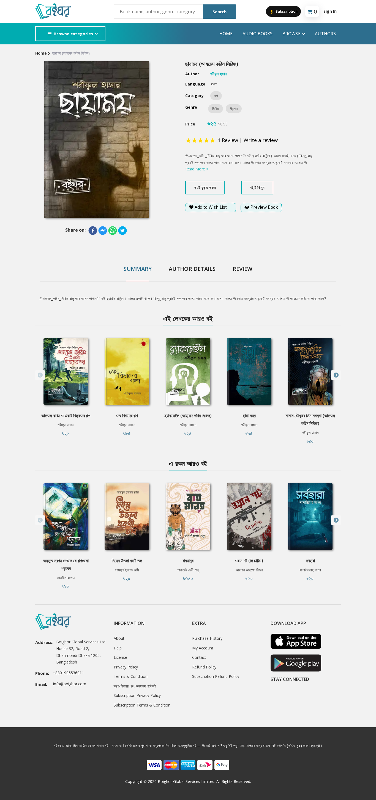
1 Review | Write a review (248, 140)
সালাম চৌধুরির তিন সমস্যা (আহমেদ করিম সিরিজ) (310, 419)
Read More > (196, 169)
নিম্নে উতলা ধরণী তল (127, 561)
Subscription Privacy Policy (137, 695)
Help (118, 648)
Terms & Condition (131, 676)
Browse (291, 34)
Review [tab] (242, 268)
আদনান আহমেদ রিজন (249, 569)
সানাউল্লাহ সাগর (310, 569)
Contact (199, 657)
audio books (258, 34)
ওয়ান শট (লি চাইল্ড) (249, 561)
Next (336, 375)
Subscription (286, 11)
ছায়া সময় (249, 416)
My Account (202, 648)
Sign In (330, 11)
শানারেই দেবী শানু (188, 569)
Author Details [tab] (192, 268)
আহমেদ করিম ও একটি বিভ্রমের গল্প (65, 416)
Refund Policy (204, 667)
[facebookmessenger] (102, 230)
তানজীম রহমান (66, 577)
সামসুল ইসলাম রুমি (127, 569)
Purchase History (207, 638)
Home (226, 34)
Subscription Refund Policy (215, 676)
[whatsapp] (112, 230)
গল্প (216, 95)
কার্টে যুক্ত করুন (205, 187)
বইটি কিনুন (257, 187)
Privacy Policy (126, 667)
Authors (325, 34)
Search (219, 11)
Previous (40, 375)
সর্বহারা (310, 561)
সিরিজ (215, 108)
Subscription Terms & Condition (142, 705)
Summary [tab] (138, 268)
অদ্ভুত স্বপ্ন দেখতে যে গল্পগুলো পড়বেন (66, 564)
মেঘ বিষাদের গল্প (127, 416)
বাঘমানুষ (188, 561)
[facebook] (92, 230)
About (119, 638)
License (120, 657)
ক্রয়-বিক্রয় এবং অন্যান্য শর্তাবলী (135, 686)
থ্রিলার (234, 108)
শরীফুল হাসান (66, 424)
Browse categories (73, 33)
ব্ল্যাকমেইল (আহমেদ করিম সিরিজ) (188, 416)
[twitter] (122, 230)
